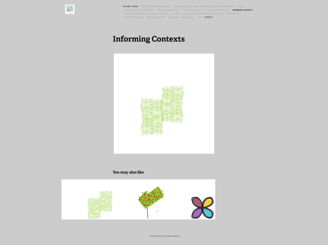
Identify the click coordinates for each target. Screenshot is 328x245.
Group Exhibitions (156, 17)
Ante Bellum (233, 13)
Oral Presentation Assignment (139, 10)
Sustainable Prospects (218, 10)
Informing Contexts (242, 10)
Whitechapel (187, 17)
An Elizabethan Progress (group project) (204, 13)
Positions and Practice (193, 10)
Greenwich (173, 17)
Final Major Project (158, 13)
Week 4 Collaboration (167, 10)
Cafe (199, 17)
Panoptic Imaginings (134, 17)
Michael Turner (130, 6)
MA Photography (182, 6)
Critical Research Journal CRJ (156, 6)
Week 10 (240, 6)
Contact (208, 17)
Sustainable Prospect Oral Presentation (213, 6)
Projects (176, 13)
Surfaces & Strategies (134, 13)
